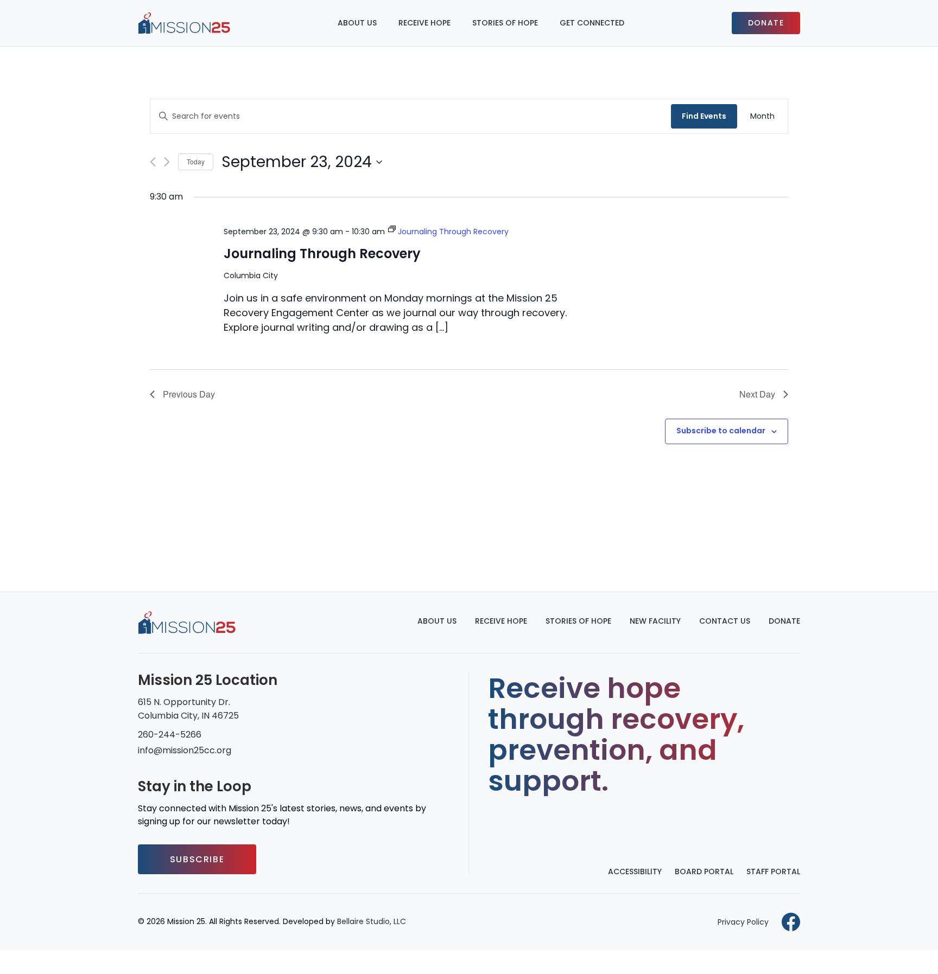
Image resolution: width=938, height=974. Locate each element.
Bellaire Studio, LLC (371, 921)
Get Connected (592, 22)
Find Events (704, 116)
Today (196, 161)
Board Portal (704, 871)
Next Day (757, 394)
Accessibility (635, 871)
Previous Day (189, 394)
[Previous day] (153, 162)
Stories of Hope (505, 22)
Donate (766, 22)
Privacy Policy (743, 922)
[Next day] (167, 162)
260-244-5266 (169, 734)
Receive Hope (424, 22)
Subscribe (197, 859)
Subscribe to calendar (720, 430)
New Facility (655, 621)
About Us (357, 22)
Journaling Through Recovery (322, 253)
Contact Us (724, 621)
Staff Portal (773, 871)
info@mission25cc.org (184, 750)
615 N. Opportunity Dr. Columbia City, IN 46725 (188, 709)
